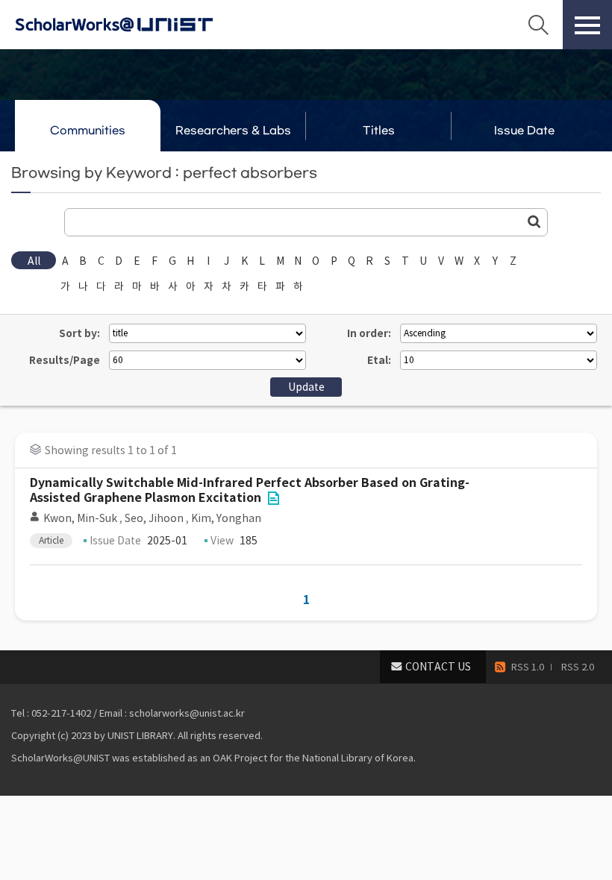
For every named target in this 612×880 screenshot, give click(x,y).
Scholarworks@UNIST (138, 24)
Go (534, 221)
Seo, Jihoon (154, 518)
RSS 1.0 (527, 667)
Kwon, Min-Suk (80, 518)
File (273, 498)
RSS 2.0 (577, 667)
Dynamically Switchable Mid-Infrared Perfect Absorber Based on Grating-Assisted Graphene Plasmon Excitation (249, 490)
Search (538, 24)
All (34, 261)
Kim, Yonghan (226, 518)
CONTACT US (438, 666)
